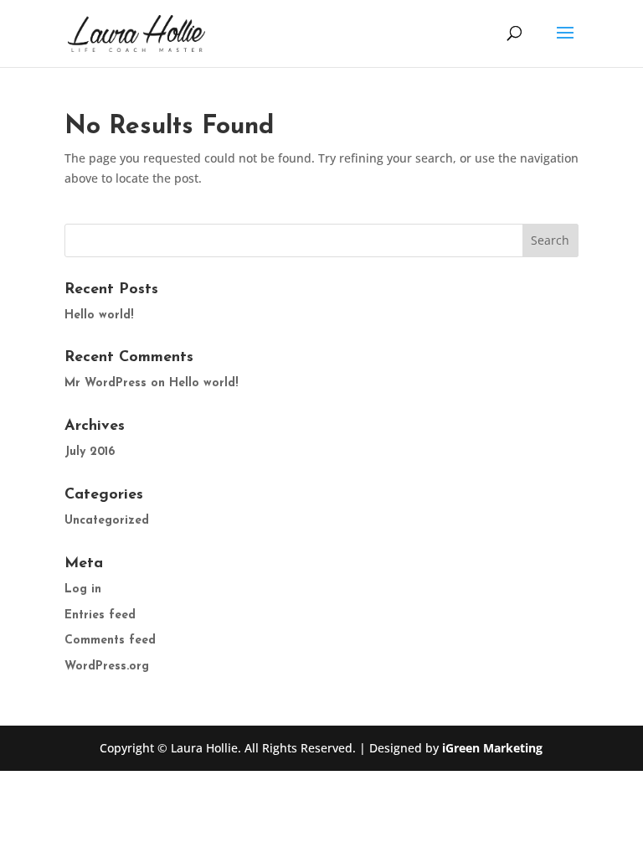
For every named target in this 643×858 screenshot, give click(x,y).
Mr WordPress (105, 383)
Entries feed (100, 615)
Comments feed (110, 640)
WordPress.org (106, 666)
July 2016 (89, 452)
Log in (82, 589)
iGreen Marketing (492, 748)
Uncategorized (106, 520)
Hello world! (98, 315)
